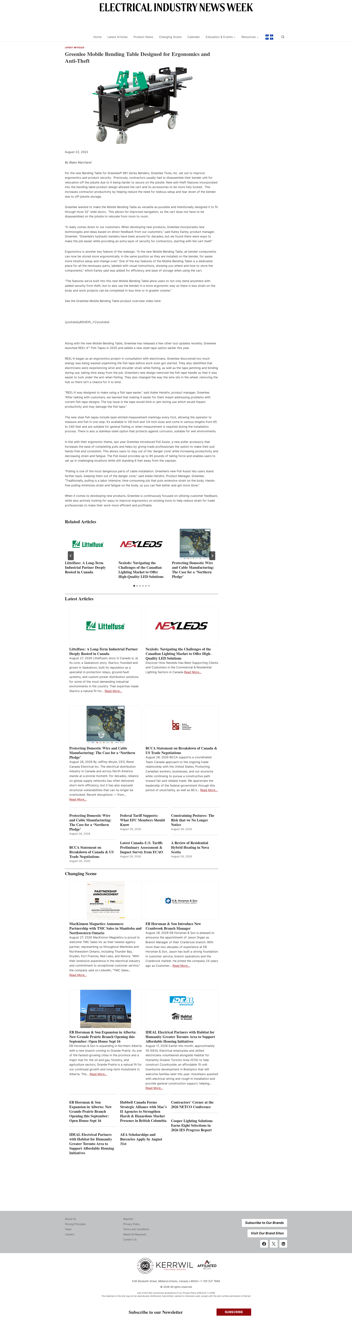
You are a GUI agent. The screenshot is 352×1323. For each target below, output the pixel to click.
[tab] (134, 586)
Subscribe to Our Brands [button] (264, 1223)
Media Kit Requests (134, 1234)
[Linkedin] (283, 1244)
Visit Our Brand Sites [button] (267, 1233)
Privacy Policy (131, 1224)
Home (97, 37)
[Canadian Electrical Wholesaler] (77, 37)
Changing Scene (170, 37)
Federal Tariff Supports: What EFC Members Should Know (142, 820)
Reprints (128, 1218)
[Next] (212, 555)
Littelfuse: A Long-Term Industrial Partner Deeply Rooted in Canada (85, 567)
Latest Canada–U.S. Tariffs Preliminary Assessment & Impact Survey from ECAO (141, 847)
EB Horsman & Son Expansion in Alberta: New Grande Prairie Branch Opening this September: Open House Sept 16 (102, 1037)
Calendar (193, 37)
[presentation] (88, 544)
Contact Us (130, 1239)
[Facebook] (264, 1244)
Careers (69, 1234)
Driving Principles (75, 1224)
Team (68, 1229)
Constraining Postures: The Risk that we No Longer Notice (192, 820)
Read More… (113, 691)
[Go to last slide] (71, 555)
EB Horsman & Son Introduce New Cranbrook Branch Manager (173, 926)
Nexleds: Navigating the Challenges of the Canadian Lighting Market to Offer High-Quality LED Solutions (141, 569)
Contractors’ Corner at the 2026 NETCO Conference (192, 1104)
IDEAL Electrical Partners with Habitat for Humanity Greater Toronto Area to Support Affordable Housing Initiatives (180, 1037)
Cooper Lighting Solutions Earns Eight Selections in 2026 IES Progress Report (192, 1125)
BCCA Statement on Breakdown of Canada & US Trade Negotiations (181, 750)
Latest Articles (117, 37)
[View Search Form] (283, 37)
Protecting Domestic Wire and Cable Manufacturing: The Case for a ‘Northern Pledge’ (193, 569)
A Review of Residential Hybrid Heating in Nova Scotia (190, 847)
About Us (70, 1218)
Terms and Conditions (136, 1229)
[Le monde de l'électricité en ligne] (269, 37)
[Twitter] (274, 1244)
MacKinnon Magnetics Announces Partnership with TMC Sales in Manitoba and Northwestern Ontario (105, 928)
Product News (143, 37)
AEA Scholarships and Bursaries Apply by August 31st (141, 1139)
